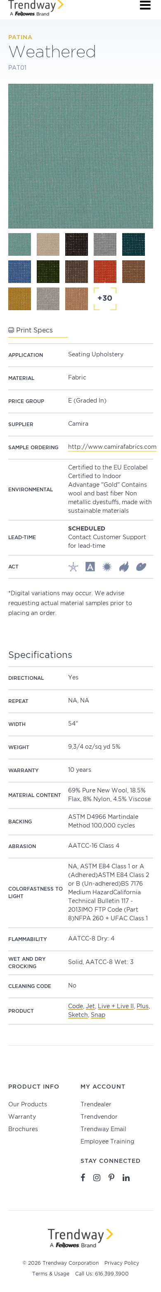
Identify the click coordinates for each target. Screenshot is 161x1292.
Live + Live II (116, 1006)
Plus (143, 1006)
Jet (90, 1006)
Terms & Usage (50, 1274)
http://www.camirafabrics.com (112, 447)
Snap (98, 1015)
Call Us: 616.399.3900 (102, 1274)
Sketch (78, 1015)
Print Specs (33, 331)
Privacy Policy (121, 1263)
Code (75, 1006)
